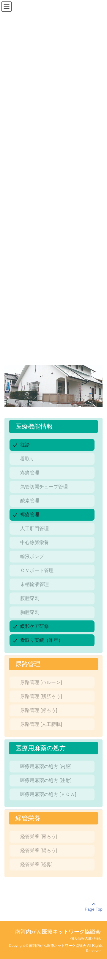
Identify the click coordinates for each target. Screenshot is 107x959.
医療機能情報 (34, 426)
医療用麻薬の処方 (40, 748)
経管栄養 (27, 818)
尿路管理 (27, 664)
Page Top (94, 909)
